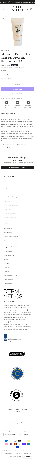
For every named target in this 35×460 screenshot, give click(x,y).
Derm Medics (9, 450)
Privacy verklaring (9, 209)
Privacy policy (8, 453)
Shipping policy (28, 453)
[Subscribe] (29, 416)
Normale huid (8, 283)
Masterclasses (8, 232)
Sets (5, 240)
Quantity (3, 70)
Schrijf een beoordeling (17, 167)
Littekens (6, 259)
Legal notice (13, 456)
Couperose (7, 267)
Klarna (6, 193)
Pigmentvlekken (8, 251)
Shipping (11, 67)
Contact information (22, 456)
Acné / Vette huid (9, 255)
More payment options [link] (17, 93)
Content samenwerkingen (11, 236)
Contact (6, 181)
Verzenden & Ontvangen (11, 197)
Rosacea (6, 271)
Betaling (6, 189)
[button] (4, 9)
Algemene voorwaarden (11, 205)
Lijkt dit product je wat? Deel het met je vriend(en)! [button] (15, 146)
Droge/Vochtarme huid (10, 275)
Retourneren (7, 201)
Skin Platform (8, 185)
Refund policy (29, 450)
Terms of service (18, 453)
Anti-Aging (7, 263)
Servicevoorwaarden (10, 213)
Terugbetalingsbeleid (10, 217)
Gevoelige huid (8, 279)
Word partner (8, 228)
